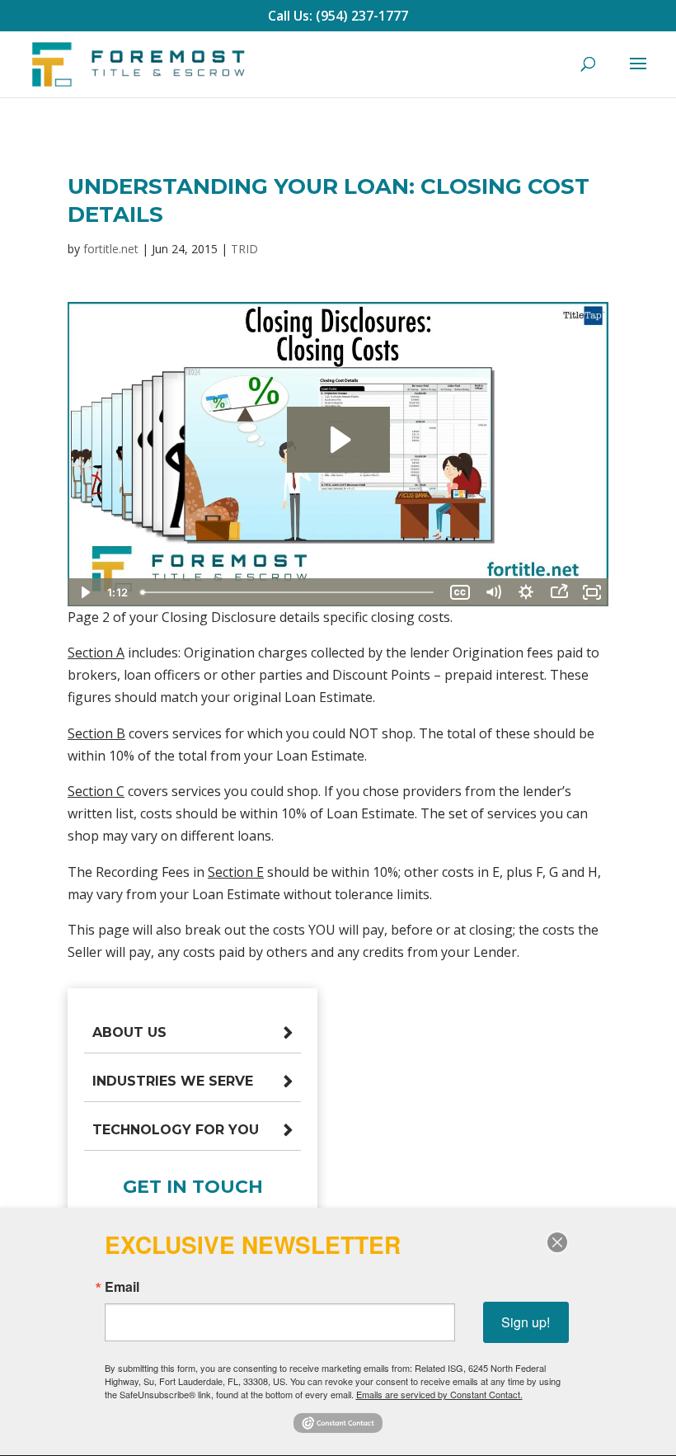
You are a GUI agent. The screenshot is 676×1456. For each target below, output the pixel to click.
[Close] (557, 1242)
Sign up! (525, 1321)
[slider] (289, 592)
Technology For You (175, 1130)
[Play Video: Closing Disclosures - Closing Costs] (338, 440)
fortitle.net (110, 249)
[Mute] (492, 592)
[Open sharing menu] (558, 592)
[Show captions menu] (460, 592)
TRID (244, 249)
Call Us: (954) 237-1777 (338, 16)
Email (122, 1286)
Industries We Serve (172, 1081)
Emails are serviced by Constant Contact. (439, 1394)
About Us (129, 1032)
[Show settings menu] (525, 592)
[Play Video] (84, 592)
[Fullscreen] (591, 592)
